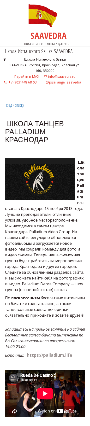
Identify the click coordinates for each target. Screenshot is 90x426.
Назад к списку (14, 105)
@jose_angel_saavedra (63, 82)
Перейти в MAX (26, 76)
